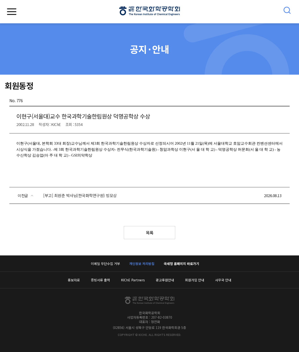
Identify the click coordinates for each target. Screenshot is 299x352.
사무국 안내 (223, 280)
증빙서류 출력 (100, 280)
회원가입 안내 (194, 280)
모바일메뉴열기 (11, 11)
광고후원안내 (165, 280)
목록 (149, 233)
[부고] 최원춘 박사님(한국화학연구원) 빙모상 (80, 195)
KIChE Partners (133, 280)
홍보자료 (74, 280)
